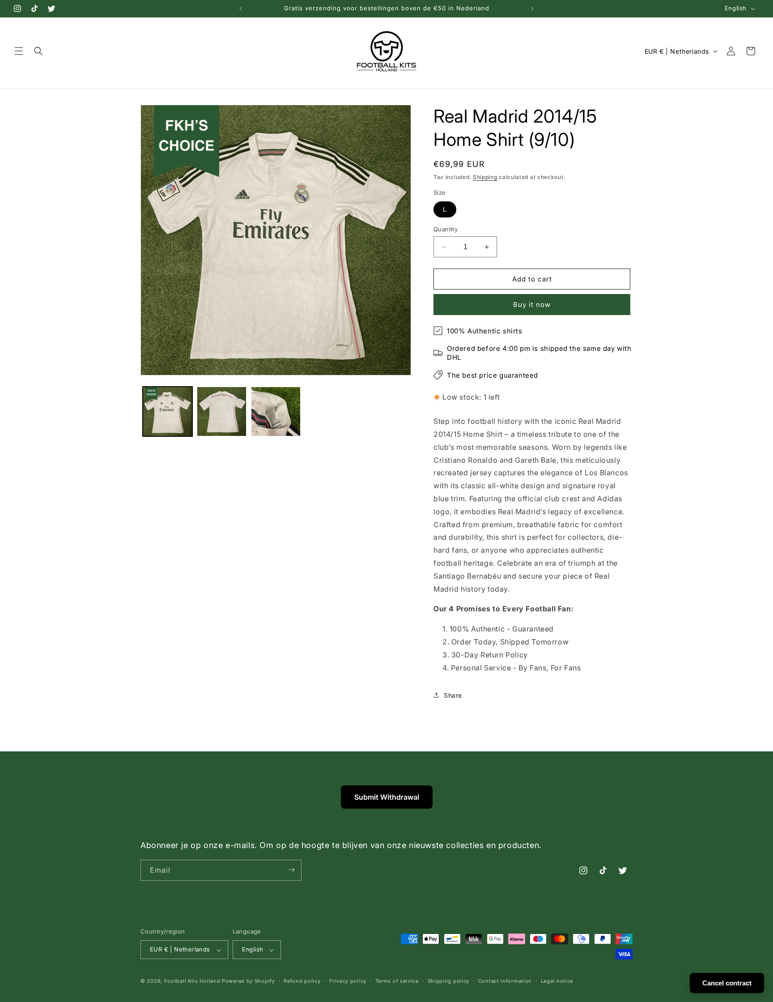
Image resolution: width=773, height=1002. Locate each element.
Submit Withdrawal (386, 797)
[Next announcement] (532, 8)
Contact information (505, 981)
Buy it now (532, 304)
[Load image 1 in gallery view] (167, 411)
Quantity (445, 229)
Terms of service (397, 981)
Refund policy (302, 981)
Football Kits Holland (192, 981)
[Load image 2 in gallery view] (221, 411)
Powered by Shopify (248, 981)
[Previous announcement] (241, 8)
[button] (19, 51)
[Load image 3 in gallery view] (276, 411)
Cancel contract (727, 983)
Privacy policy (347, 981)
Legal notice (557, 981)
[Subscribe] (291, 869)
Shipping (485, 177)
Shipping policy (449, 981)
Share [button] (453, 695)
